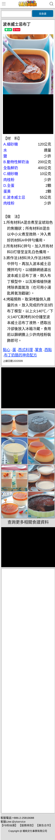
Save (18, 29)
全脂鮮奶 (10, 168)
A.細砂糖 (10, 144)
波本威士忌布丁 (17, 24)
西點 (48, 350)
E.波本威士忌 (14, 197)
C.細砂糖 (10, 174)
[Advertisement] (28, 691)
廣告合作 (44, 825)
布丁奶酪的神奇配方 (20, 355)
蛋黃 (7, 191)
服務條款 (26, 825)
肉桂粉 (8, 180)
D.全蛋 (8, 185)
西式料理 (25, 350)
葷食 (38, 350)
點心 (6, 350)
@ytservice (19, 821)
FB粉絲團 (9, 825)
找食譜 (42, 13)
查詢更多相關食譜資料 (28, 522)
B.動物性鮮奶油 (16, 162)
